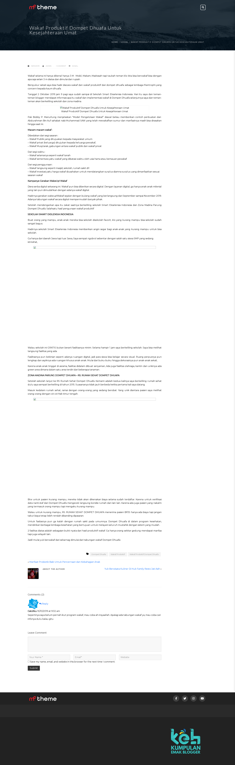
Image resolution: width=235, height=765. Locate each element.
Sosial (124, 42)
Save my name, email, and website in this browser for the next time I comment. (72, 661)
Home (115, 42)
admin (49, 66)
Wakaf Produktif (118, 554)
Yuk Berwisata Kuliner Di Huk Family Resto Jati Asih (132, 569)
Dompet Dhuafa (99, 554)
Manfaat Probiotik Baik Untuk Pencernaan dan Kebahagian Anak (64, 562)
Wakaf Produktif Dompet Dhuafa (144, 554)
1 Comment (61, 66)
